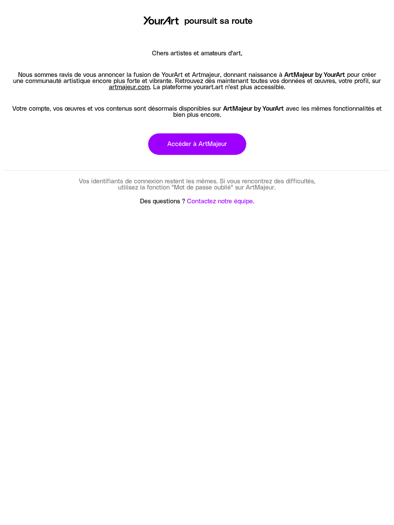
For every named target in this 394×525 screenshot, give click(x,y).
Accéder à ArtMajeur (197, 144)
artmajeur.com (129, 87)
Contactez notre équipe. (220, 201)
